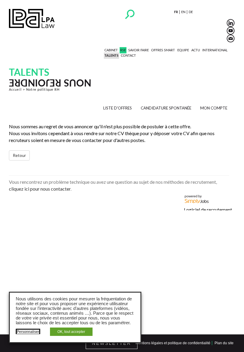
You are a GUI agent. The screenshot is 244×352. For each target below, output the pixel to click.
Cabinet (111, 50)
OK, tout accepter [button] (71, 332)
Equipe (183, 50)
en (183, 12)
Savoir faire (138, 50)
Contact (128, 55)
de (191, 12)
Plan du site (224, 343)
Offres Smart (163, 50)
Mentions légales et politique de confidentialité (172, 343)
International (215, 50)
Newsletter (111, 343)
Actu (195, 50)
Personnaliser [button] (28, 332)
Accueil (15, 89)
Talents (111, 55)
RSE (123, 50)
